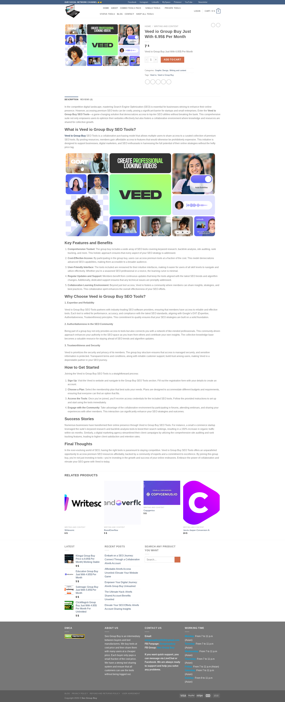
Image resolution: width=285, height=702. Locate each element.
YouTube (188, 2)
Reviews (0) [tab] (86, 99)
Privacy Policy (80, 694)
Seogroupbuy (167, 643)
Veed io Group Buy (166, 75)
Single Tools (152, 8)
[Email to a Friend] (158, 81)
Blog (120, 14)
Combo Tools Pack (130, 8)
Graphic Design (161, 70)
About (114, 8)
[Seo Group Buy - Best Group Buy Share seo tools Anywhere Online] (79, 11)
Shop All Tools (145, 14)
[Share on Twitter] (152, 81)
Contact (129, 14)
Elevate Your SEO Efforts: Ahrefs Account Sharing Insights (122, 607)
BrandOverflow (111, 530)
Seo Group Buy (165, 647)
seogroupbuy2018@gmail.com (162, 640)
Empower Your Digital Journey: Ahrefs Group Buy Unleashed (121, 584)
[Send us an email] (219, 2)
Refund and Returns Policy (105, 694)
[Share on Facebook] (147, 81)
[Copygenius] (162, 493)
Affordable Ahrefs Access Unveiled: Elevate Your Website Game (121, 573)
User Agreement (131, 694)
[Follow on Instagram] (213, 2)
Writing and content (166, 26)
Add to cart (172, 59)
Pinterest (178, 2)
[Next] (219, 510)
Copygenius (149, 510)
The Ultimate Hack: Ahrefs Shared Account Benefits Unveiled (118, 596)
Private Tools (173, 8)
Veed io (153, 75)
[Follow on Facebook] (210, 2)
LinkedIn (155, 2)
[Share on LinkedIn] (168, 81)
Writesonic (69, 530)
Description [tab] (71, 99)
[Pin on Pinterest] (163, 81)
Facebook (132, 2)
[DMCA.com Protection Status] (75, 636)
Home (106, 8)
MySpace (166, 2)
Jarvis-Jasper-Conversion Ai (196, 530)
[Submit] (177, 559)
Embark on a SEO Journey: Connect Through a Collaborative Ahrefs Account (122, 559)
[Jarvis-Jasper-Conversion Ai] (201, 503)
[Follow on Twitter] (216, 2)
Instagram (144, 2)
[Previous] (64, 510)
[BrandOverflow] (122, 503)
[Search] (100, 8)
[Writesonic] (83, 503)
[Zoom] (68, 63)
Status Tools (107, 14)
